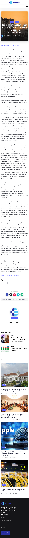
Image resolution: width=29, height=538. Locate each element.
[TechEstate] (6, 503)
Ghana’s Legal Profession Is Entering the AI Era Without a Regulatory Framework (14, 390)
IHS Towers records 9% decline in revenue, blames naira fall (19, 348)
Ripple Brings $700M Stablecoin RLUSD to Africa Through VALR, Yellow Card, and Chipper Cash (14, 453)
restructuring (17, 282)
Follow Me (14, 318)
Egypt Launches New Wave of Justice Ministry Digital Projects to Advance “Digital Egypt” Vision (13, 416)
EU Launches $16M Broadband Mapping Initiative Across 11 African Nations (13, 490)
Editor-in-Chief (7, 35)
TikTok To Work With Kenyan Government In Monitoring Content (18, 339)
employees (4, 282)
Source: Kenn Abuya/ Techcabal (10, 45)
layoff (10, 282)
